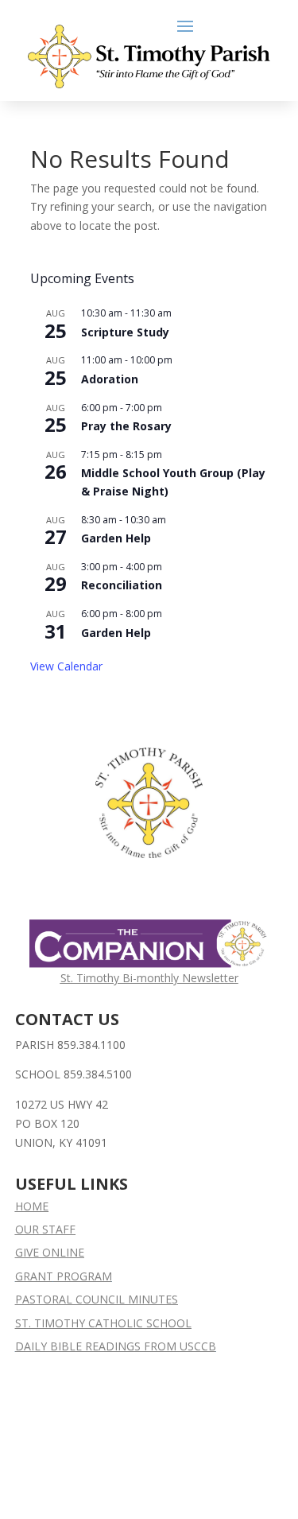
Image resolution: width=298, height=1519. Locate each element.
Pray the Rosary (126, 425)
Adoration (109, 379)
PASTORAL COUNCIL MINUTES (96, 1299)
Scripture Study (125, 332)
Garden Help (116, 538)
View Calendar (66, 666)
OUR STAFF (45, 1229)
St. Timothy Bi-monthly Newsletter (149, 977)
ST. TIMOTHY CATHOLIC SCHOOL (103, 1323)
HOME (31, 1206)
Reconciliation (121, 584)
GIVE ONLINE (49, 1252)
